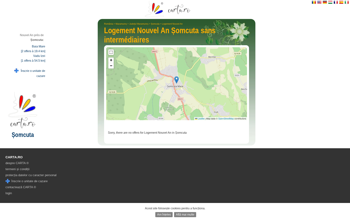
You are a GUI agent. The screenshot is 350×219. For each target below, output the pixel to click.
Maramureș (121, 24)
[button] (176, 80)
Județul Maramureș (138, 24)
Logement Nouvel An (172, 24)
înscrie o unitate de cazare (29, 181)
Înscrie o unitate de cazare (32, 73)
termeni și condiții (17, 169)
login (8, 193)
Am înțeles (164, 214)
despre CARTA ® (17, 163)
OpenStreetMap (226, 118)
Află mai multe (185, 214)
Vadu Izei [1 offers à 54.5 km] (33, 58)
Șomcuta (155, 24)
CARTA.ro (14, 157)
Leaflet (201, 118)
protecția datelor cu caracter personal (31, 175)
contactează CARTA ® (20, 187)
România (108, 24)
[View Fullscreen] (111, 52)
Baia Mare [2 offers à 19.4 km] (33, 49)
